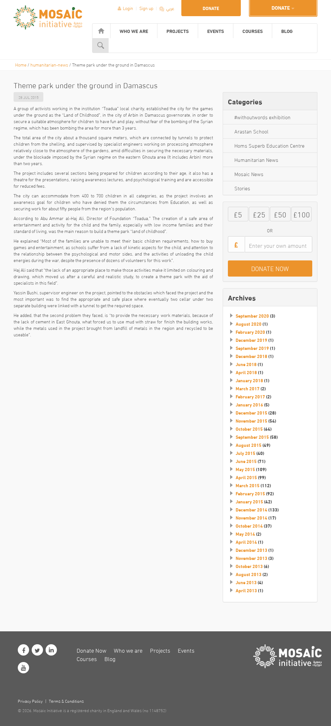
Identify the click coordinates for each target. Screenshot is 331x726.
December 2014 (251, 509)
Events (215, 30)
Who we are (134, 30)
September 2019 (252, 348)
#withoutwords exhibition (262, 116)
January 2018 (249, 380)
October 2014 (249, 525)
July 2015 (245, 453)
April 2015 (246, 477)
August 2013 (249, 574)
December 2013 (251, 550)
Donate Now (91, 650)
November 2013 (251, 558)
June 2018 (246, 364)
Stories (242, 188)
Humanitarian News (256, 159)
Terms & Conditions (66, 701)
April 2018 (246, 372)
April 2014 (246, 542)
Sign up (146, 8)
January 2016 (249, 404)
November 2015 (251, 420)
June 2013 (246, 582)
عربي (169, 8)
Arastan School (251, 131)
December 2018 (251, 356)
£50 (280, 214)
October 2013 (249, 566)
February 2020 (250, 332)
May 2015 (245, 469)
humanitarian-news (49, 64)
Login (128, 8)
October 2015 (249, 429)
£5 (238, 214)
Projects (177, 30)
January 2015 (249, 501)
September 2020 (252, 315)
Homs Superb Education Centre (269, 145)
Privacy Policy (30, 701)
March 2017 (248, 388)
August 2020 (249, 324)
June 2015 (246, 461)
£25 (259, 214)
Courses (252, 30)
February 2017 (250, 396)
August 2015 (249, 445)
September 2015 (252, 437)
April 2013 (246, 590)
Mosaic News (248, 173)
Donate (211, 8)
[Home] (101, 31)
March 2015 (248, 485)
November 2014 (251, 517)
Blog (287, 30)
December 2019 (251, 340)
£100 (301, 214)
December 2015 (251, 412)
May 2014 (245, 534)
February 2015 (250, 493)
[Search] (101, 45)
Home (21, 64)
